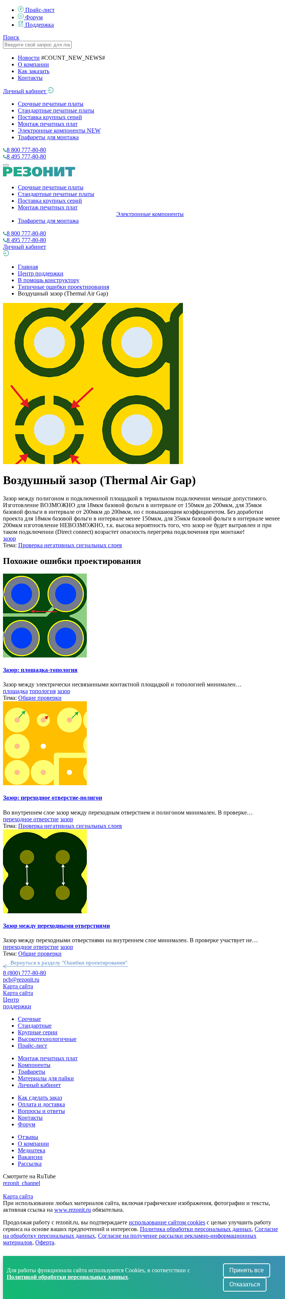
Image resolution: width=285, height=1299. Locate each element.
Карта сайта (18, 986)
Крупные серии (38, 1032)
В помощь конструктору (48, 280)
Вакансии (30, 1157)
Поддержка (39, 25)
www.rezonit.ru (72, 1210)
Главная (28, 267)
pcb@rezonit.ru (21, 979)
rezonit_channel (21, 1183)
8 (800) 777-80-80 (24, 973)
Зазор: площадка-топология (40, 670)
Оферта (44, 1242)
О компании (33, 64)
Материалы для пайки (46, 1078)
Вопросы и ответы (41, 1111)
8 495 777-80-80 (26, 156)
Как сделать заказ (40, 1097)
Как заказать (33, 71)
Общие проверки (40, 698)
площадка (15, 691)
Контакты (30, 78)
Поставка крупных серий (50, 117)
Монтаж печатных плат (48, 124)
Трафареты (31, 1071)
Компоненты (34, 1065)
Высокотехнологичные (47, 1039)
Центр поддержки (40, 273)
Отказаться (244, 1284)
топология (42, 691)
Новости (29, 58)
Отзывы (28, 1137)
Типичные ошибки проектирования (63, 287)
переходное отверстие (31, 819)
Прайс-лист (40, 10)
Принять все (246, 1270)
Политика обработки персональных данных (196, 1229)
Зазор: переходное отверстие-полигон (52, 797)
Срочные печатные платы (50, 104)
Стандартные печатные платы (56, 110)
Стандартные (35, 1025)
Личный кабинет (25, 91)
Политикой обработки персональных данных (67, 1277)
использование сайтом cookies (167, 1222)
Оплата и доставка (41, 1104)
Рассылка (30, 1164)
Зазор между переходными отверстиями (56, 926)
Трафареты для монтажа (48, 137)
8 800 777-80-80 (26, 150)
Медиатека (31, 1150)
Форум (34, 17)
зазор (9, 538)
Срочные (29, 1019)
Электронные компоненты (59, 130)
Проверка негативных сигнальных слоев (70, 545)
